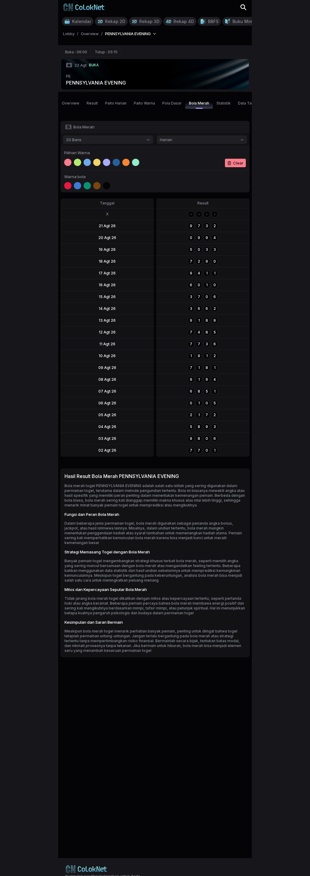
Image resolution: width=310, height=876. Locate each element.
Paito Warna (144, 103)
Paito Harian (116, 103)
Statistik (223, 103)
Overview (70, 103)
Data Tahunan (250, 103)
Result (92, 103)
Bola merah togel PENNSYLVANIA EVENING (102, 485)
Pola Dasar (172, 103)
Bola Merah (199, 103)
